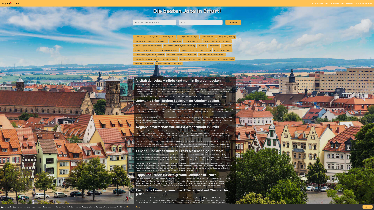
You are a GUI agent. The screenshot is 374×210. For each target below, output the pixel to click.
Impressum (350, 3)
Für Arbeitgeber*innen (320, 3)
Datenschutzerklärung (363, 3)
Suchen (233, 22)
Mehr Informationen (133, 207)
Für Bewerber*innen (337, 3)
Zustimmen (367, 207)
